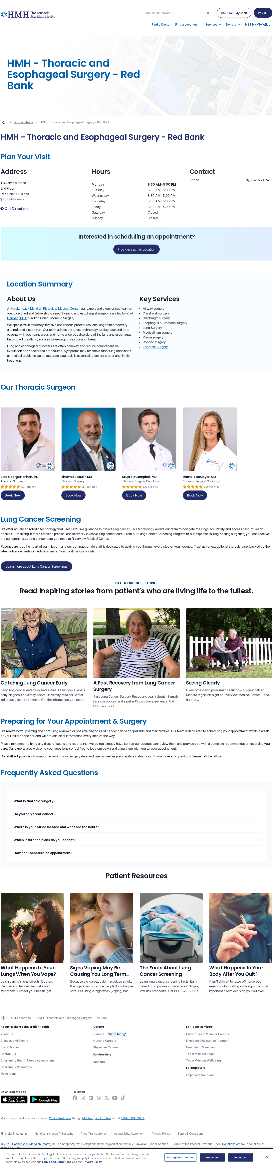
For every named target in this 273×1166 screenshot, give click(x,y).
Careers (98, 1034)
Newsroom (8, 1073)
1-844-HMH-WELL (132, 1118)
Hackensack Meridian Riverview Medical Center (45, 308)
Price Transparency (94, 1133)
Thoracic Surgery (155, 347)
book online (103, 1118)
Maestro (99, 1062)
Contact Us (8, 1054)
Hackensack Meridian (31, 1144)
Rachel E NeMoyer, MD (199, 477)
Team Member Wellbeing (203, 1060)
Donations (228, 1144)
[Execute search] (211, 13)
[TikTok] (123, 1097)
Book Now (13, 495)
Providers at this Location (136, 249)
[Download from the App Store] (14, 1099)
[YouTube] (115, 1097)
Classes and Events (14, 1040)
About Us (7, 1034)
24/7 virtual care (60, 1118)
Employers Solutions (200, 1075)
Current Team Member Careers (207, 1034)
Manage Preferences (180, 1157)
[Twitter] (107, 1097)
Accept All (240, 1157)
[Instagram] (83, 1097)
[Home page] (4, 122)
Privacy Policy (161, 1133)
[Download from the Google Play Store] (45, 1099)
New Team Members (200, 1047)
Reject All (212, 1157)
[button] (161, 24)
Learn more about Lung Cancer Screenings (36, 566)
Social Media (10, 1047)
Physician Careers (106, 1047)
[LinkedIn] (91, 1097)
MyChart (87, 1118)
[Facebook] (75, 1097)
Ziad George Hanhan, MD (19, 477)
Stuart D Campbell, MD (139, 477)
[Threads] (99, 1097)
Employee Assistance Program (207, 1040)
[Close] (266, 1156)
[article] (28, 453)
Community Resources (16, 1067)
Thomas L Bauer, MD (76, 477)
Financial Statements (14, 1133)
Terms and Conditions (56, 1161)
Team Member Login (200, 1054)
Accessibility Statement (129, 1133)
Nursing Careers (104, 1040)
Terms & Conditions (190, 1133)
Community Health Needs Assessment (27, 1060)
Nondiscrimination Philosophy (54, 1133)
